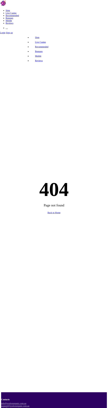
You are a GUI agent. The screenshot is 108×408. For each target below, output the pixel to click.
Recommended (12, 15)
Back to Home (54, 212)
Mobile (9, 20)
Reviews (9, 23)
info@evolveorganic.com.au (13, 403)
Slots (8, 10)
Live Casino (11, 13)
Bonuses (9, 18)
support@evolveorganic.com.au (15, 406)
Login (2, 32)
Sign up (9, 32)
